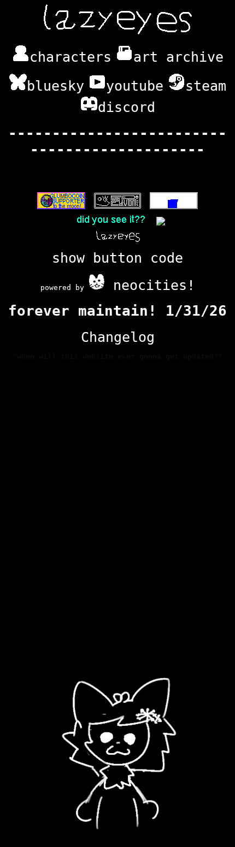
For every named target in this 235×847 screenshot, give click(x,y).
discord (126, 107)
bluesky (55, 86)
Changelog (118, 337)
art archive (178, 57)
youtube (134, 86)
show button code (117, 258)
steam (205, 86)
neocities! (150, 285)
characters (70, 57)
